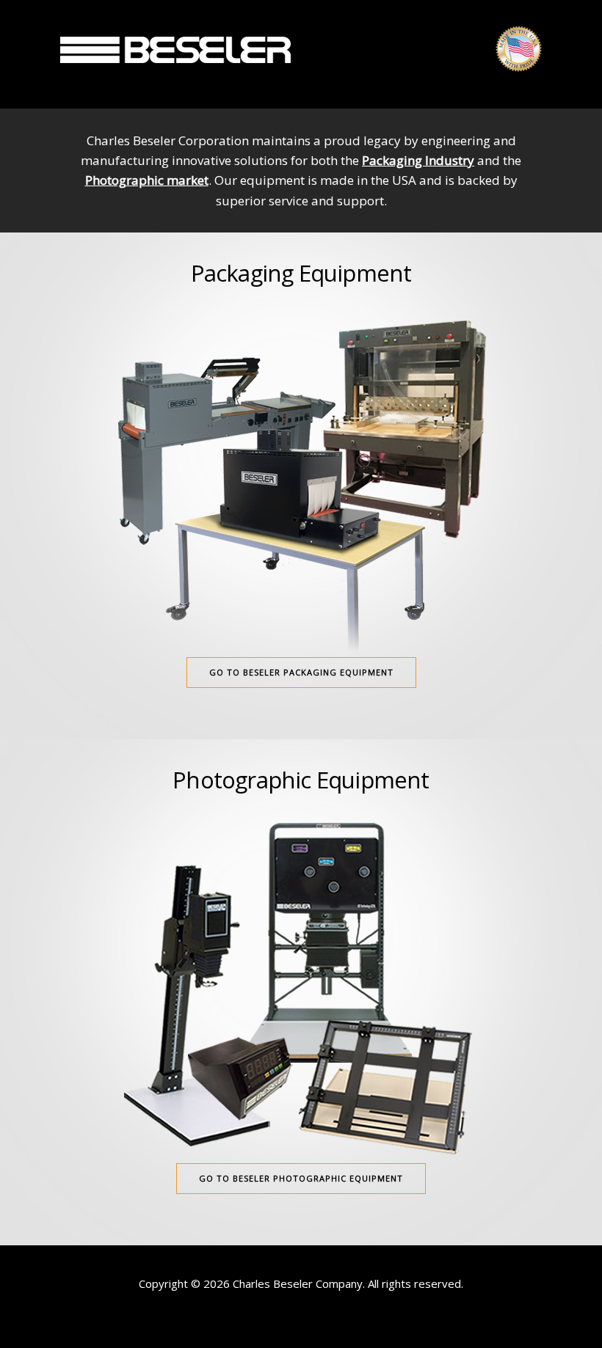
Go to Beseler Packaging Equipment (301, 672)
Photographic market (146, 180)
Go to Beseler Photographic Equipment (301, 1178)
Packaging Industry (418, 160)
